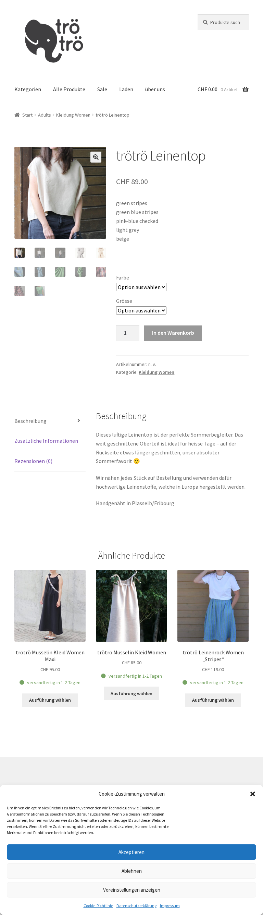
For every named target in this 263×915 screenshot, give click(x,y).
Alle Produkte (69, 89)
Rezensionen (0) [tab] (33, 461)
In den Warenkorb (173, 332)
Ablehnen (132, 871)
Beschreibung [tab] (30, 420)
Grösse (124, 300)
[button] (252, 794)
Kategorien (27, 89)
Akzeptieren (131, 852)
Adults (44, 115)
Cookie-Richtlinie (98, 905)
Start (27, 115)
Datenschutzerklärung (136, 905)
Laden (126, 89)
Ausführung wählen (50, 700)
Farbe (122, 277)
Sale (102, 89)
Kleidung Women (73, 115)
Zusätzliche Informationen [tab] (46, 440)
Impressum (170, 905)
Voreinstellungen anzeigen (131, 890)
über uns (155, 89)
